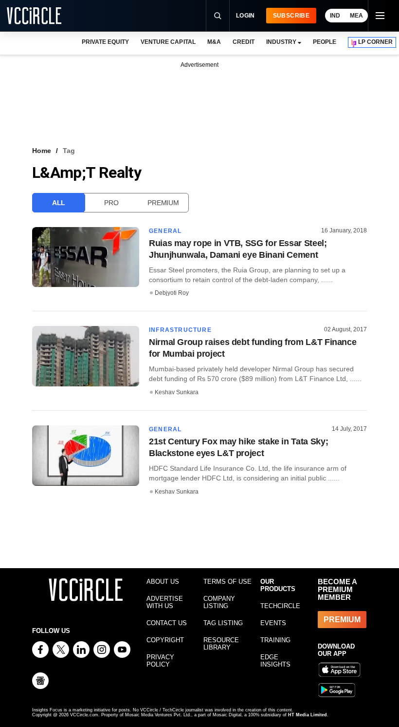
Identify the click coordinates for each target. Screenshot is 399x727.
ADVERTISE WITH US (164, 602)
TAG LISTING (223, 623)
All (58, 203)
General (165, 231)
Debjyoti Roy (172, 292)
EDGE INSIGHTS (275, 660)
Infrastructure (180, 329)
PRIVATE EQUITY (105, 42)
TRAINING (275, 640)
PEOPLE (324, 42)
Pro (111, 203)
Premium (163, 203)
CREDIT (243, 42)
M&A (214, 42)
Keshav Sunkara (177, 392)
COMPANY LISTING (219, 602)
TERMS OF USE (227, 581)
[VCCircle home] (34, 15)
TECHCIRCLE (280, 606)
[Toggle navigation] (379, 15)
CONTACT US (166, 623)
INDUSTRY (281, 42)
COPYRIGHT (165, 640)
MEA (356, 15)
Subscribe (291, 15)
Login (245, 15)
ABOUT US (162, 581)
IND (335, 15)
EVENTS (273, 623)
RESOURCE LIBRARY (221, 643)
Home (41, 150)
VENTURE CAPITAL (168, 42)
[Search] (217, 15)
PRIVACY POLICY (160, 660)
